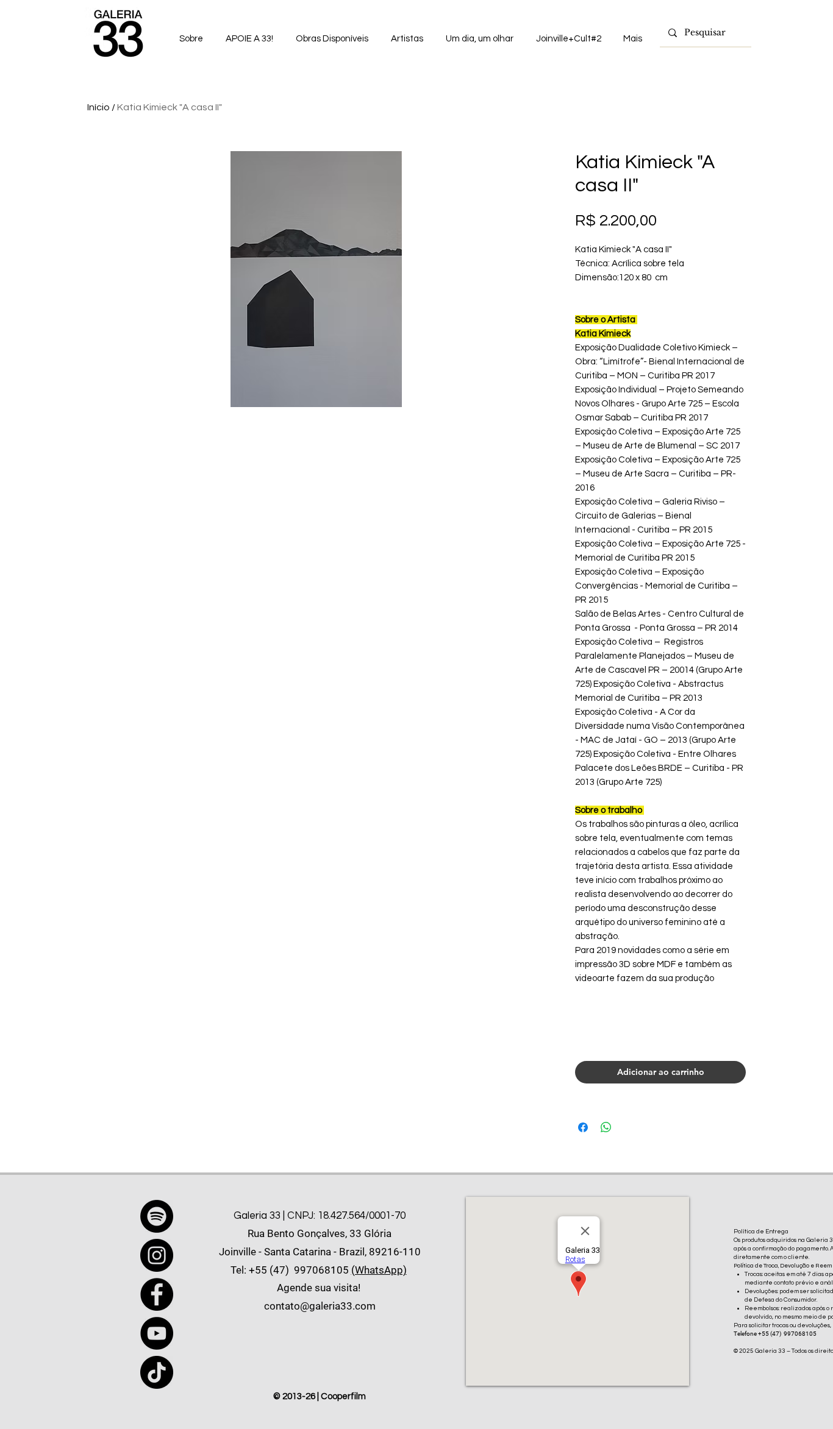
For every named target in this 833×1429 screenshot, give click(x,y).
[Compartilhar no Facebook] (583, 1127)
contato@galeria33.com (320, 1306)
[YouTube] (156, 1333)
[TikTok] (156, 1372)
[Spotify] (156, 1216)
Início (98, 107)
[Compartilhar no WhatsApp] (606, 1127)
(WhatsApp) (379, 1270)
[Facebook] (156, 1294)
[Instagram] (156, 1255)
